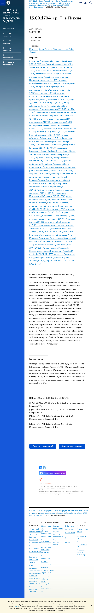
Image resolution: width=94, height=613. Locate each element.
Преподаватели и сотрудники (35, 547)
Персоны (33, 57)
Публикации (69, 529)
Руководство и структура (33, 538)
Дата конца (35, 37)
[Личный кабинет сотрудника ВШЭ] (85, 3)
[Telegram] (44, 467)
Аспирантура (45, 576)
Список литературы (72, 446)
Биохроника (38, 515)
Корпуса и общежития (33, 558)
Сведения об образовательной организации (35, 531)
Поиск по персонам (7, 42)
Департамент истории (47, 513)
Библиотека (69, 526)
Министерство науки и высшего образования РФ (82, 534)
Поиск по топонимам (7, 34)
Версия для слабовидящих (34, 582)
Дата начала (35, 28)
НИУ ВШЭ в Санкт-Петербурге (40, 511)
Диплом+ (44, 567)
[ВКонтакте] (40, 467)
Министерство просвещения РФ (82, 544)
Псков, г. (33, 49)
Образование (48, 522)
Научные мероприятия (58, 527)
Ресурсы (69, 522)
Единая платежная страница (33, 589)
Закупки (32, 563)
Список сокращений (8, 56)
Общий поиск (8, 28)
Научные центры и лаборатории (58, 534)
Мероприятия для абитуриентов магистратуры (46, 540)
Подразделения (35, 543)
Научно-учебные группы (56, 542)
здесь (57, 604)
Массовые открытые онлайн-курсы (82, 552)
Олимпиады (45, 553)
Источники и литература (8, 63)
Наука (56, 522)
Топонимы (34, 45)
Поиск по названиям (7, 49)
